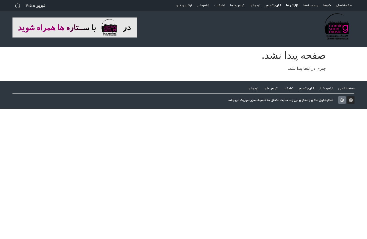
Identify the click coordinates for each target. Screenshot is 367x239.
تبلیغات (219, 5)
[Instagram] (351, 100)
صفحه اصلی (344, 5)
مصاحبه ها (310, 5)
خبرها (327, 5)
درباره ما (254, 5)
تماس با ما (237, 5)
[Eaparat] (342, 100)
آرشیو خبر (203, 5)
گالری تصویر (273, 5)
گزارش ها (292, 5)
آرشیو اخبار (326, 88)
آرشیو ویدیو (184, 5)
